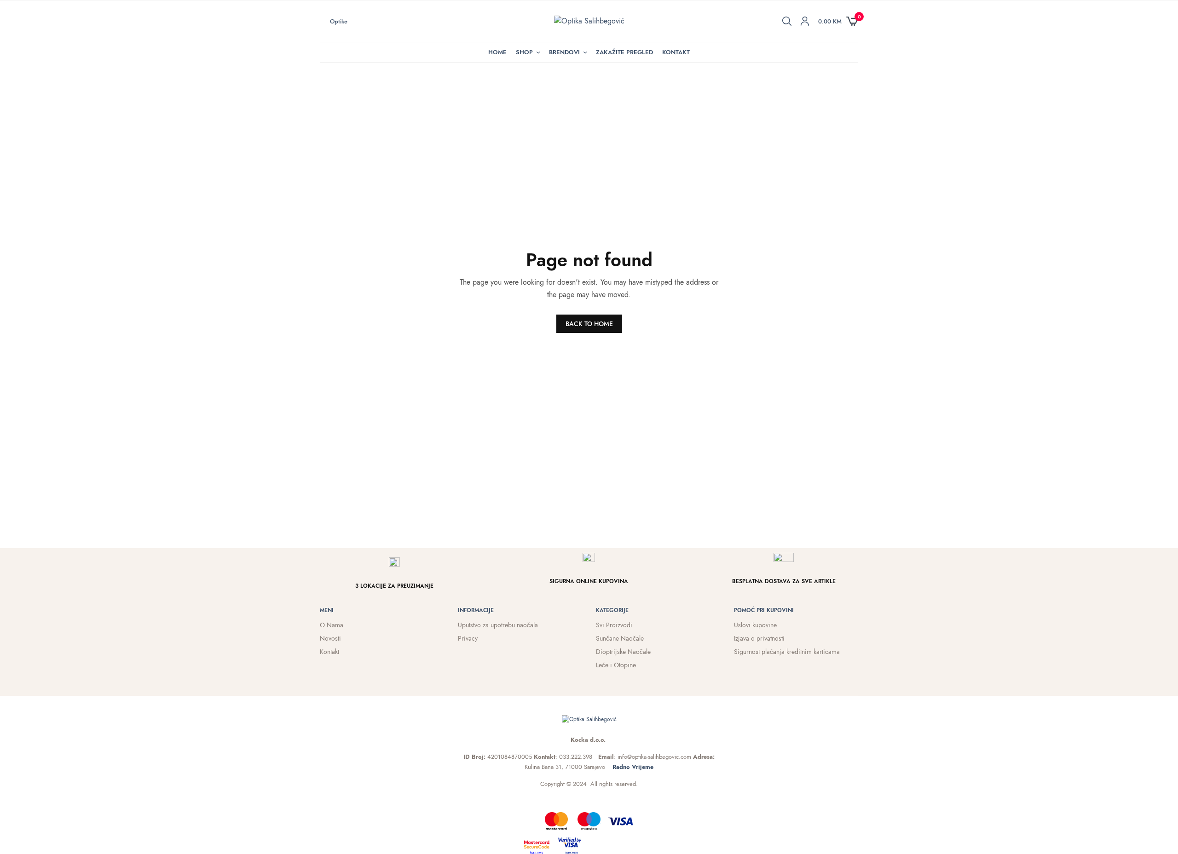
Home (497, 52)
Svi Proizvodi (614, 625)
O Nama (331, 625)
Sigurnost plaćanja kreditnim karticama (787, 651)
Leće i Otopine (616, 665)
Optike (338, 21)
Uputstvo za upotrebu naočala (498, 625)
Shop (524, 52)
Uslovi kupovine (755, 625)
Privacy (468, 638)
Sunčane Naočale (620, 638)
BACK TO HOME (589, 323)
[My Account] (805, 21)
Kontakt (676, 52)
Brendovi (564, 52)
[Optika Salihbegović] (589, 21)
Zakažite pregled (624, 52)
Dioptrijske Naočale (623, 651)
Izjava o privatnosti (759, 638)
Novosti (330, 638)
